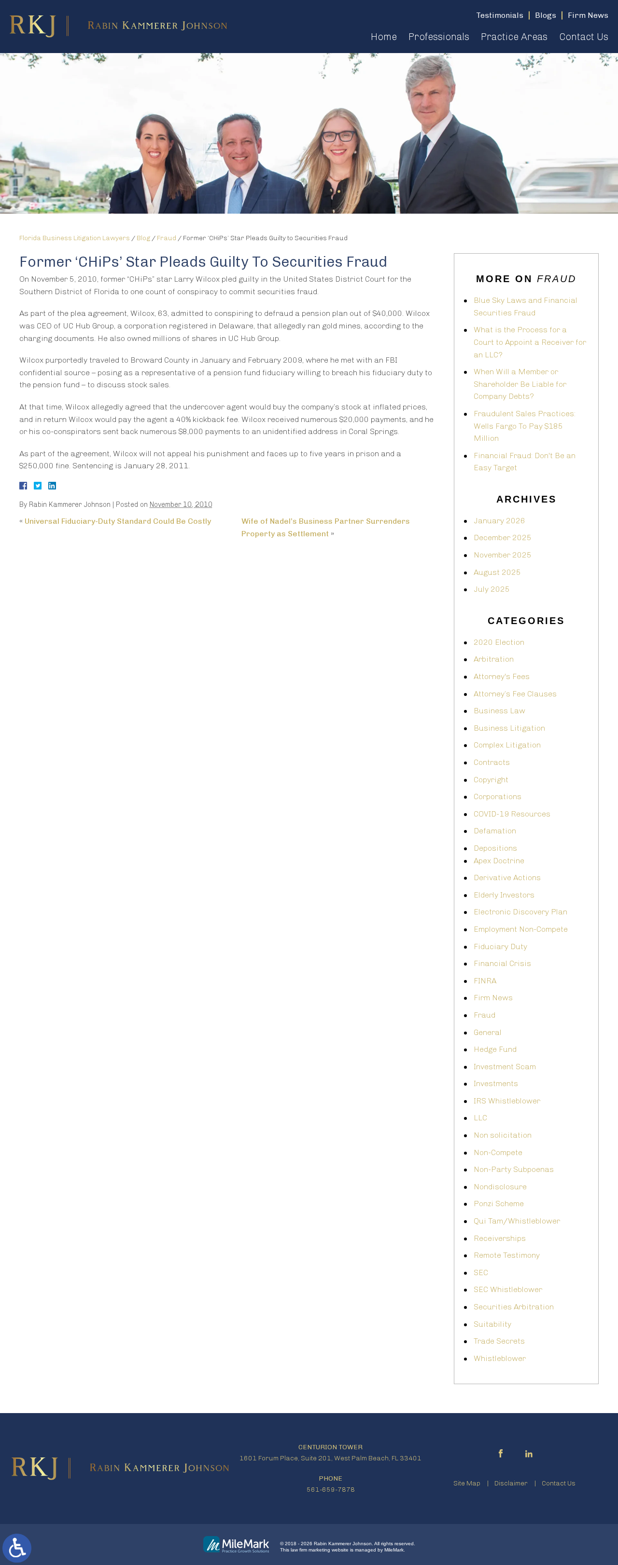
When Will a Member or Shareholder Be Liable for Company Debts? (520, 384)
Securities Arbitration (514, 1306)
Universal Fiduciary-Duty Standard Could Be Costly (118, 521)
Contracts (492, 762)
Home (384, 36)
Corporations (497, 796)
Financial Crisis (502, 963)
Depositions (495, 848)
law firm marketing (310, 1549)
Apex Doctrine (499, 860)
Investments (496, 1083)
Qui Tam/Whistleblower (517, 1220)
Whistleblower (500, 1358)
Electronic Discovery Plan (520, 911)
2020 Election (499, 642)
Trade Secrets (499, 1341)
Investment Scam (505, 1066)
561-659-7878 (331, 1489)
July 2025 (492, 589)
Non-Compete (498, 1152)
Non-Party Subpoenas (514, 1169)
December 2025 (503, 537)
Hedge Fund (495, 1049)
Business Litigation (509, 728)
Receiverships (500, 1238)
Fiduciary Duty (500, 946)
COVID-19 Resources (512, 813)
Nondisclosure (500, 1186)
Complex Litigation (507, 744)
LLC (480, 1117)
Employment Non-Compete (521, 929)
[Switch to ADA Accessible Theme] (16, 1548)
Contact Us (583, 36)
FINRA (485, 980)
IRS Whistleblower (507, 1100)
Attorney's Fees (502, 676)
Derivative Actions (507, 877)
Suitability (492, 1324)
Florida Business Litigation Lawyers (74, 238)
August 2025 (497, 572)
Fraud (166, 238)
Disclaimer (511, 1483)
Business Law (499, 710)
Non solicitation (503, 1135)
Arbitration (494, 659)
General (488, 1032)
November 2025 (503, 554)
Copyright (491, 779)
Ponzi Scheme (499, 1203)
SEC (481, 1272)
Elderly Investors (504, 894)
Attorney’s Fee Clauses (515, 693)
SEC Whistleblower (508, 1289)
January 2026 (499, 520)
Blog (143, 238)
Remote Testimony (507, 1255)
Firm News (493, 997)
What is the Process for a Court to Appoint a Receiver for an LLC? (530, 342)
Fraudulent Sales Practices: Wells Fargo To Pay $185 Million (525, 426)
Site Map (466, 1483)
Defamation (495, 830)
